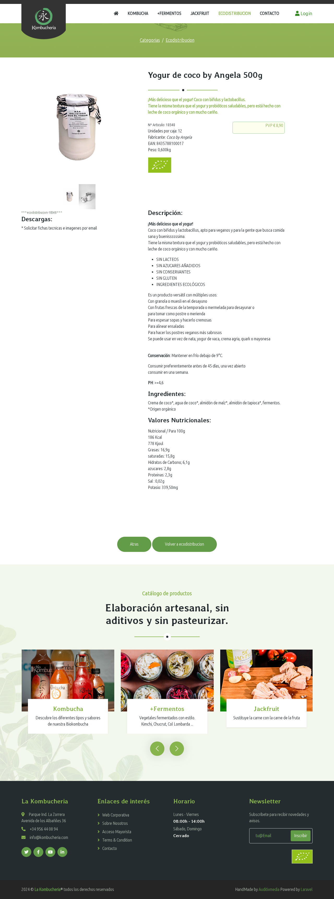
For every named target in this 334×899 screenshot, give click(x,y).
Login (306, 13)
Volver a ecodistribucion (184, 544)
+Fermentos (169, 13)
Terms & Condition (117, 840)
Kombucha (138, 13)
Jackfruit (199, 13)
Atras (134, 544)
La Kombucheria (47, 889)
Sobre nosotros (115, 823)
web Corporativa (115, 815)
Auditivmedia (269, 889)
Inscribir (300, 835)
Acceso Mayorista (116, 831)
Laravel (307, 889)
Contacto (269, 13)
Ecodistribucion (234, 13)
